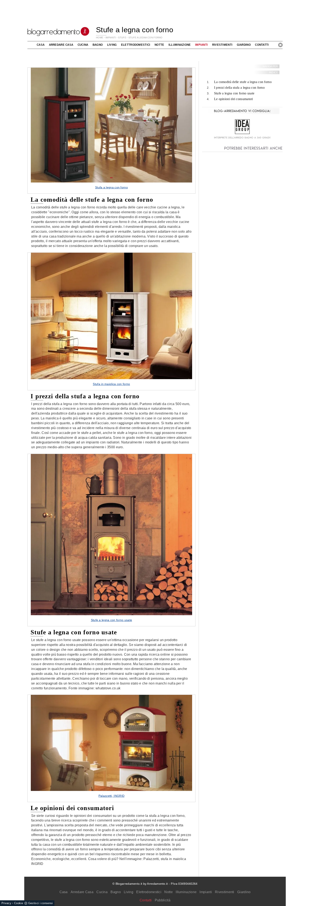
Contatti (262, 44)
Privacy (6, 903)
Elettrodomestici (148, 892)
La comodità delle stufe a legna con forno (243, 82)
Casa (63, 892)
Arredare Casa (82, 892)
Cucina (102, 892)
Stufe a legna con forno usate (234, 93)
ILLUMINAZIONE (179, 44)
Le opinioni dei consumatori (233, 99)
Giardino (244, 892)
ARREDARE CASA (61, 44)
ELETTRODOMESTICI (135, 44)
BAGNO (98, 44)
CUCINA (83, 44)
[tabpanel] (111, 130)
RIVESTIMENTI (222, 44)
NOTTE (159, 44)
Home (99, 37)
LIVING (112, 44)
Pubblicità (162, 900)
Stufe (122, 37)
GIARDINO (244, 44)
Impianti (205, 892)
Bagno (116, 892)
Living (128, 892)
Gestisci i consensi (40, 903)
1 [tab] (111, 178)
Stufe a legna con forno (145, 37)
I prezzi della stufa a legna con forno (239, 88)
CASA (40, 44)
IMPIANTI (110, 37)
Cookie (18, 903)
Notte (168, 892)
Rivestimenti (224, 892)
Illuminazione (186, 892)
